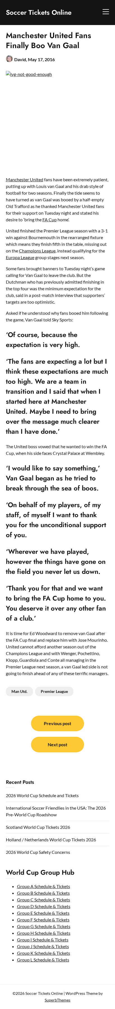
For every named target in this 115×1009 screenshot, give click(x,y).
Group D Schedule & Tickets (43, 906)
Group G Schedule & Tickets (43, 926)
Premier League (54, 691)
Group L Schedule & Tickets (43, 959)
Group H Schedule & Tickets (43, 933)
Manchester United (24, 179)
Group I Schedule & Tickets (42, 939)
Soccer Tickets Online (38, 12)
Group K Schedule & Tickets (43, 953)
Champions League (37, 250)
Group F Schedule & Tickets (43, 919)
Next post (57, 744)
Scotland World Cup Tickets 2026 (38, 827)
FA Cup (49, 219)
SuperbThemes (57, 1000)
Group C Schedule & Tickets (43, 899)
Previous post (57, 723)
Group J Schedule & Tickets (43, 946)
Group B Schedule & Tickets (43, 893)
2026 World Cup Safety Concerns (38, 852)
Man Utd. (19, 691)
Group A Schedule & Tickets (43, 886)
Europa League (20, 257)
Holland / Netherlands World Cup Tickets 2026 (51, 839)
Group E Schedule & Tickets (43, 913)
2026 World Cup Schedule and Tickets (42, 795)
